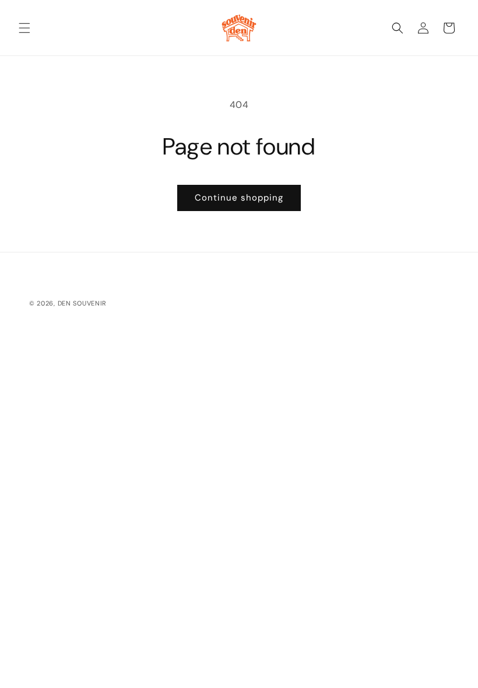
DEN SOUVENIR (82, 303)
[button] (24, 28)
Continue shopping (239, 197)
